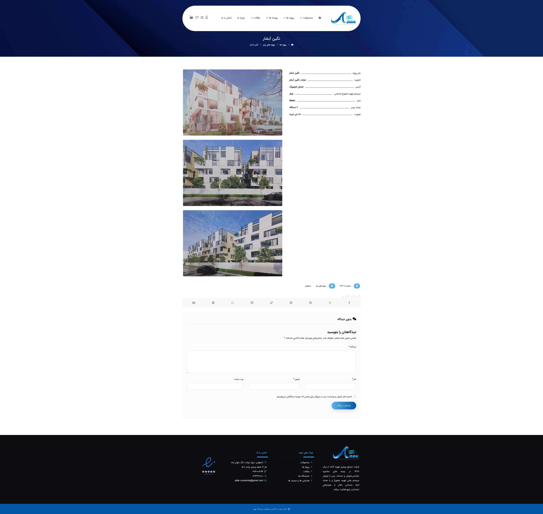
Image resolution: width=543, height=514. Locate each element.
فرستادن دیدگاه (344, 405)
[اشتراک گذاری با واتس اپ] (233, 303)
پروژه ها (305, 467)
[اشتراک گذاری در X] (330, 303)
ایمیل (296, 379)
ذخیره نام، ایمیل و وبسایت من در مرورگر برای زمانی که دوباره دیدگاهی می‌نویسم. (314, 396)
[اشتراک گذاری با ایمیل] (194, 303)
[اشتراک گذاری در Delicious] (271, 303)
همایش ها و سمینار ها (298, 480)
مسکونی (308, 286)
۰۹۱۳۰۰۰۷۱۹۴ (257, 471)
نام (354, 379)
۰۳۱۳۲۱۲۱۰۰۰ (258, 476)
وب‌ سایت (238, 379)
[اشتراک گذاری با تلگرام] (213, 303)
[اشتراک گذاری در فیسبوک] (349, 303)
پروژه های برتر (321, 286)
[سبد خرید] (191, 17)
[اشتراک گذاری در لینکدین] (252, 303)
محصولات (304, 462)
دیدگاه (352, 347)
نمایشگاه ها (303, 476)
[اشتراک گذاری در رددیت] (291, 303)
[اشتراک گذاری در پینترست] (310, 303)
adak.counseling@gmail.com (249, 480)
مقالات (306, 471)
